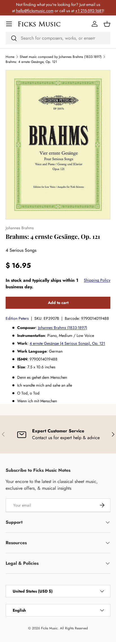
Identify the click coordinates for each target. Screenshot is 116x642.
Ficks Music (49, 628)
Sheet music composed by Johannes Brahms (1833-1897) (61, 56)
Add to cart (58, 302)
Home (10, 56)
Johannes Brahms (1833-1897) (62, 327)
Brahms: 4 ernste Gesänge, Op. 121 (31, 61)
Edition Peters (17, 318)
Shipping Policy (97, 280)
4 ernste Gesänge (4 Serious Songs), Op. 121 (67, 343)
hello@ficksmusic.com (34, 10)
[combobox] (58, 38)
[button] (107, 24)
